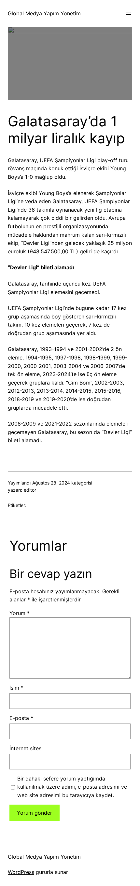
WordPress (21, 872)
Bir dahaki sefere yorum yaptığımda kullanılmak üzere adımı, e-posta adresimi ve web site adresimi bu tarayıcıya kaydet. (72, 786)
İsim (16, 687)
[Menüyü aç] (128, 13)
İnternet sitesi (26, 748)
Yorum (19, 613)
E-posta (21, 718)
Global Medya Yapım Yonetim (44, 13)
